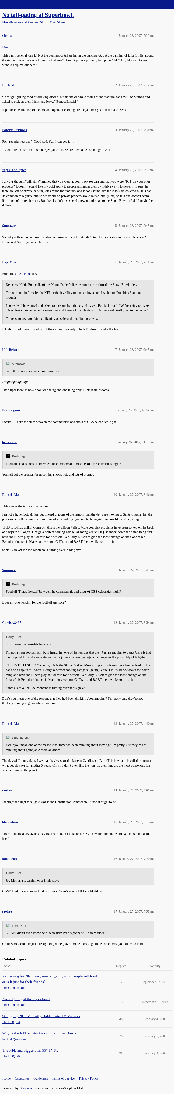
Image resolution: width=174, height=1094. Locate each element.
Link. (5, 47)
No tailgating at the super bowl (26, 999)
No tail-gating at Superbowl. (38, 14)
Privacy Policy (88, 1078)
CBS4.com (22, 274)
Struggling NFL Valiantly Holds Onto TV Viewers (41, 1016)
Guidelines (40, 1078)
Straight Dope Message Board (22, 4)
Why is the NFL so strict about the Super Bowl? (39, 1033)
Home (6, 1078)
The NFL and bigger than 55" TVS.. (30, 1050)
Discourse (26, 1088)
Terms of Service (63, 1078)
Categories (22, 1078)
